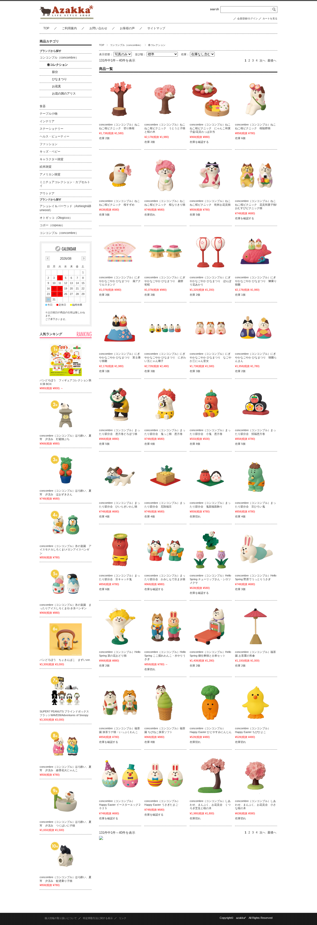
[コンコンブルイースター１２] (211, 703)
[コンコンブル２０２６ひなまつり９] (165, 328)
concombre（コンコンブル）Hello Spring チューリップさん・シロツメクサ (210, 579)
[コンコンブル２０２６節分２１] (165, 405)
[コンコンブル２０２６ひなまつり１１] (120, 328)
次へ (262, 60)
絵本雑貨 (46, 166)
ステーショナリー (51, 128)
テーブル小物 (48, 113)
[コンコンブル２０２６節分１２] (211, 477)
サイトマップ (156, 28)
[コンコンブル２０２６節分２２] (120, 405)
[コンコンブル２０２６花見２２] (120, 99)
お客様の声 (127, 28)
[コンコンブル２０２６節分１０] (120, 550)
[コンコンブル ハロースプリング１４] (256, 550)
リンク (122, 918)
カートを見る (270, 18)
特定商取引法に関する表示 (98, 918)
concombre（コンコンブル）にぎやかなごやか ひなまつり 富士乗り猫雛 (120, 357)
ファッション (48, 144)
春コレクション (57, 64)
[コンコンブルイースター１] (165, 776)
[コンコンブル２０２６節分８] (165, 550)
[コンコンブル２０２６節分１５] (165, 477)
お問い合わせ (98, 28)
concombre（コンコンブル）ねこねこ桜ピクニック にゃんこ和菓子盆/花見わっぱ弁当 (210, 128)
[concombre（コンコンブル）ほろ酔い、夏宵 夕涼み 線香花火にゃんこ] (66, 746)
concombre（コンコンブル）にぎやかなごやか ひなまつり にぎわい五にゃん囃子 (165, 357)
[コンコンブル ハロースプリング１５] (211, 550)
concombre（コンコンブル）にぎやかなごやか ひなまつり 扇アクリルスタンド (120, 281)
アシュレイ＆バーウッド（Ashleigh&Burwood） (65, 208)
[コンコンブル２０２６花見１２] (211, 176)
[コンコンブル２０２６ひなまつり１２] (256, 252)
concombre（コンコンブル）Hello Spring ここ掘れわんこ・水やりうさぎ (165, 655)
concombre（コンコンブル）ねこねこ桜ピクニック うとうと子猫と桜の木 (164, 128)
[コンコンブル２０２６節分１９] (256, 405)
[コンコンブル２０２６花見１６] (256, 99)
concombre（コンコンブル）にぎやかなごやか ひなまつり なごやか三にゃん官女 (210, 357)
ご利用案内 (69, 28)
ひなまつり (59, 79)
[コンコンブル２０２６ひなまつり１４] (165, 252)
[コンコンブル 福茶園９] (256, 627)
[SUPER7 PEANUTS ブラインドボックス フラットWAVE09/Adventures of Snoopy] (66, 691)
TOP (46, 28)
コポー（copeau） (52, 225)
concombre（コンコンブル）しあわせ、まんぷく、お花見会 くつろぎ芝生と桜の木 (210, 804)
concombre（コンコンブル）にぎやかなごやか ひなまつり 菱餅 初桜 (164, 281)
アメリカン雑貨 (50, 174)
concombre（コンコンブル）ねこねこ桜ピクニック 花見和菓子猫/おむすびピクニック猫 (256, 204)
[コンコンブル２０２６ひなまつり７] (211, 328)
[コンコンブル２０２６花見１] (256, 176)
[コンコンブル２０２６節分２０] (211, 405)
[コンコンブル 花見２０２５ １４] (256, 776)
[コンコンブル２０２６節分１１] (256, 477)
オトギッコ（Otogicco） (56, 218)
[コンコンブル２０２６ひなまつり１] (256, 328)
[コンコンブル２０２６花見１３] (165, 176)
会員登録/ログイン (247, 18)
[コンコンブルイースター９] (120, 776)
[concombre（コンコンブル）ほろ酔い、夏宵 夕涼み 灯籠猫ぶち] (66, 415)
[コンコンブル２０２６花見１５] (120, 176)
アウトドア (47, 193)
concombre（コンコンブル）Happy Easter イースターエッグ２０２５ (120, 804)
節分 (55, 72)
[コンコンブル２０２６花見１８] (211, 99)
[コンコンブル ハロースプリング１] (211, 627)
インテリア (47, 121)
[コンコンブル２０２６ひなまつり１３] (211, 252)
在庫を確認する (199, 141)
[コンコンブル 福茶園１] (165, 703)
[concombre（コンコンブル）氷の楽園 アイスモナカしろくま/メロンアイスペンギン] (66, 526)
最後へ (271, 60)
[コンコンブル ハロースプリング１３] (120, 627)
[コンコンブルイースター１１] (256, 703)
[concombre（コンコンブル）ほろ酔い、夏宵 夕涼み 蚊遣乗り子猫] (66, 857)
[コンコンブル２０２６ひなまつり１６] (120, 252)
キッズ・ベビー (50, 151)
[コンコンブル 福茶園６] (120, 703)
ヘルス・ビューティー (54, 136)
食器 (43, 106)
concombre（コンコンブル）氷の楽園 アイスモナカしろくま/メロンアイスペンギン (65, 549)
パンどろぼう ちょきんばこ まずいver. (65, 659)
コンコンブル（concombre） (126, 45)
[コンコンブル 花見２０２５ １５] (211, 776)
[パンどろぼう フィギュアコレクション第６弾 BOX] (66, 360)
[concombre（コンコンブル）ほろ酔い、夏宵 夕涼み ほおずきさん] (66, 470)
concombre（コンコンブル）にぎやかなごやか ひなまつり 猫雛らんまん (256, 357)
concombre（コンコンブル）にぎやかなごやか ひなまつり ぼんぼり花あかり (210, 281)
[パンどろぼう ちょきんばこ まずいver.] (66, 639)
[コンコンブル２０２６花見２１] (165, 99)
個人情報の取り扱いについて (61, 918)
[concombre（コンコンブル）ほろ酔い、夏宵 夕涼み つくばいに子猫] (66, 801)
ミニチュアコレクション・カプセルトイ (65, 184)
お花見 (56, 86)
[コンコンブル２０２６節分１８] (120, 477)
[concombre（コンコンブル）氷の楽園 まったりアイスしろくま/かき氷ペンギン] (66, 584)
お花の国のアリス (64, 93)
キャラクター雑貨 (51, 159)
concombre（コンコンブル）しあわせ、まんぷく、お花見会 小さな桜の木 (255, 804)
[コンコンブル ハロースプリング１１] (165, 627)
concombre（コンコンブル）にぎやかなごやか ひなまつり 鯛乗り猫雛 (256, 281)
